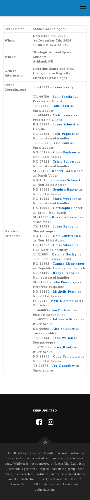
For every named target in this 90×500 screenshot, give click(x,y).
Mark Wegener (65, 198)
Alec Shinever (63, 328)
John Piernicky (64, 282)
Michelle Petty (64, 291)
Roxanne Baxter (65, 217)
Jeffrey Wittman (66, 319)
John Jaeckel (63, 96)
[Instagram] (51, 422)
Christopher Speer (68, 208)
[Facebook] (39, 422)
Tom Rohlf (60, 106)
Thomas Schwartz (67, 180)
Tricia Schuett (64, 161)
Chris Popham (64, 152)
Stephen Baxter (65, 189)
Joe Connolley (63, 365)
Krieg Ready (62, 347)
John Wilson (63, 338)
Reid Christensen (67, 236)
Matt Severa (63, 115)
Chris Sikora (63, 245)
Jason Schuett (64, 124)
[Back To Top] (45, 443)
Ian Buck (59, 310)
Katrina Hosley (64, 254)
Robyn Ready (64, 273)
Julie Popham (64, 133)
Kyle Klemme (62, 300)
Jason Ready (63, 87)
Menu (83, 8)
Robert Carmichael (67, 171)
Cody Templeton (66, 356)
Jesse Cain (60, 143)
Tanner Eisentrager (69, 263)
